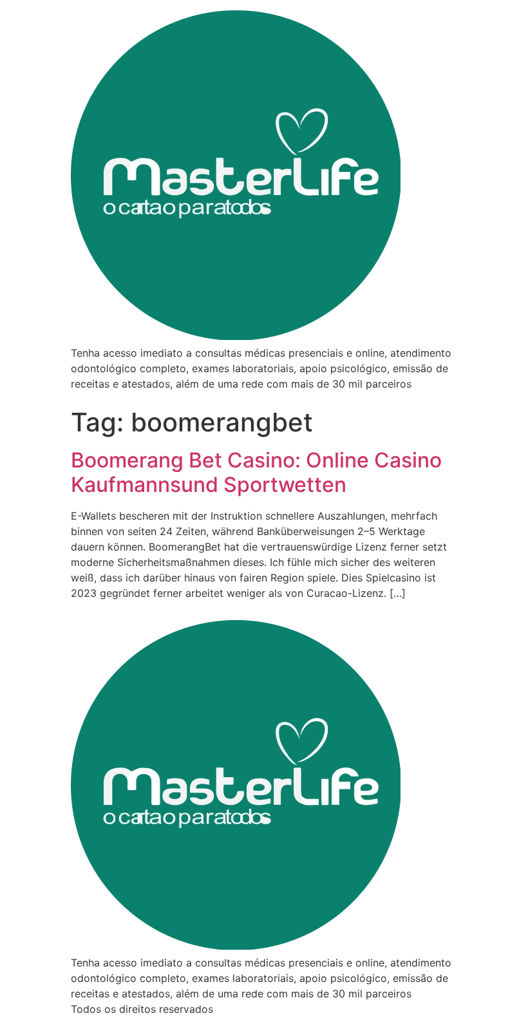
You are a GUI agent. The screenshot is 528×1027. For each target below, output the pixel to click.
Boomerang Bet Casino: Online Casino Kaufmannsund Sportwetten (256, 472)
